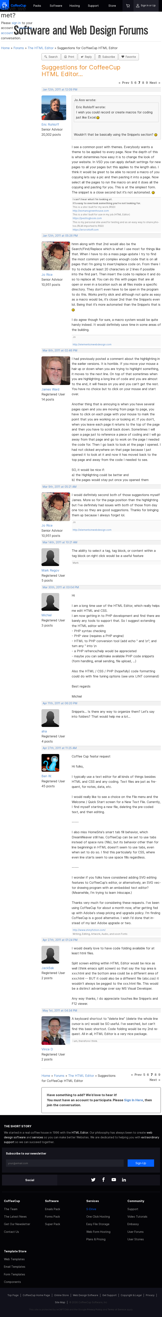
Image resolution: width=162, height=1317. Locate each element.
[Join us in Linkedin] (124, 1180)
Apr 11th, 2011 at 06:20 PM (60, 703)
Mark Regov (50, 570)
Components (12, 1281)
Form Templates (14, 1274)
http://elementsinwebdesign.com (92, 344)
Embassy (133, 1224)
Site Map (60, 1302)
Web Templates (14, 1259)
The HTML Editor (41, 48)
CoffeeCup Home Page (36, 1295)
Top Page (13, 1295)
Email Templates (14, 1266)
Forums (18, 48)
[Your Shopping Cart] (128, 6)
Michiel (46, 615)
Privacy (150, 1295)
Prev (125, 83)
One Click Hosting (98, 1216)
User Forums (135, 1231)
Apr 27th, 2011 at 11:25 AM (60, 748)
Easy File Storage (97, 1224)
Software (56, 5)
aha (44, 731)
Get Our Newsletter (17, 1224)
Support (93, 5)
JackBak (47, 968)
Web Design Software (85, 1295)
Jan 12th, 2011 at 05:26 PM (60, 235)
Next (153, 83)
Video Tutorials (137, 1216)
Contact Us (11, 1231)
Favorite (130, 56)
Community (135, 1201)
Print (70, 56)
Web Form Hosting (98, 1231)
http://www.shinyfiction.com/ (89, 929)
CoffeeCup (12, 1201)
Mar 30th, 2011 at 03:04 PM (61, 587)
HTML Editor (80, 1132)
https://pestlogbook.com (87, 218)
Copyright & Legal (131, 1295)
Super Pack (52, 1224)
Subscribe (108, 56)
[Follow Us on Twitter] (93, 1180)
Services (92, 1201)
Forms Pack (52, 1216)
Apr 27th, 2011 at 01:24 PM (60, 940)
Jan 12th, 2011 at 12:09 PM (60, 89)
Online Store (61, 1295)
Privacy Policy (94, 1309)
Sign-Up (141, 1163)
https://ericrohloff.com (86, 229)
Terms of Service (117, 1309)
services (37, 1137)
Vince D (47, 1049)
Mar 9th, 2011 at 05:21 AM (59, 486)
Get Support (109, 1295)
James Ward (50, 389)
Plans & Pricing (95, 1239)
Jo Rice (47, 274)
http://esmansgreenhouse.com (91, 210)
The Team (10, 1209)
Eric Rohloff (50, 124)
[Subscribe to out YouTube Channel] (114, 1180)
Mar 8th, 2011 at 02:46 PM (60, 350)
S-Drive (91, 1209)
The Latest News (15, 1216)
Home (5, 48)
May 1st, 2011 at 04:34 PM (60, 1010)
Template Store (15, 1251)
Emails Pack (52, 1209)
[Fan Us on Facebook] (103, 1180)
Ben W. (46, 776)
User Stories (135, 1239)
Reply (87, 56)
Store (112, 5)
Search (52, 56)
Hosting (75, 5)
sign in (17, 23)
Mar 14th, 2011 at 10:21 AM (60, 542)
